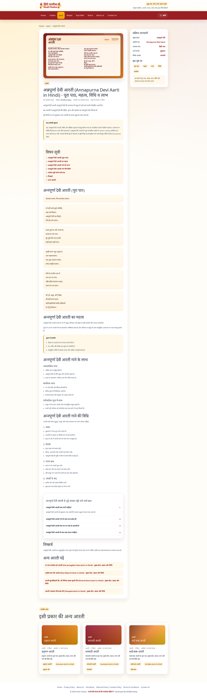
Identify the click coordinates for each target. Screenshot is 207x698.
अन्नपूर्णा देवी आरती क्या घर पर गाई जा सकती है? (62, 526)
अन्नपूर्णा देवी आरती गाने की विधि (59, 169)
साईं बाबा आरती (136, 651)
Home (43, 15)
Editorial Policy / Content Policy (108, 687)
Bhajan (69, 15)
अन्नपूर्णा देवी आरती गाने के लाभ (59, 165)
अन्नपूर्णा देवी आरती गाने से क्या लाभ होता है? (61, 519)
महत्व (145, 66)
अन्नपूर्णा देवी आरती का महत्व (58, 161)
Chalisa (52, 15)
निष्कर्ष (50, 176)
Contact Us (112, 15)
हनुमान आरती (48, 651)
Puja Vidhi (80, 15)
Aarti (61, 15)
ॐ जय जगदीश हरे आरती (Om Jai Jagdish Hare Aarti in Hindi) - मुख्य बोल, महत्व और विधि (78, 565)
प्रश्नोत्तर (136, 71)
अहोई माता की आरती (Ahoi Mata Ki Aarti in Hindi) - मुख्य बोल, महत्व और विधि (74, 573)
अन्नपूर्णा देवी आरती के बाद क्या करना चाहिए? (61, 532)
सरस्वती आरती (92, 651)
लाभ (152, 66)
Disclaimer (116, 133)
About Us (100, 15)
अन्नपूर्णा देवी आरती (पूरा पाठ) (58, 157)
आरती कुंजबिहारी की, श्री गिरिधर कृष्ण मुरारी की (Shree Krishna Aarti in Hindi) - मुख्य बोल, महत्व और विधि (82, 582)
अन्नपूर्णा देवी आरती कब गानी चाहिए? (59, 507)
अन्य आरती (52, 180)
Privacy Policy (69, 687)
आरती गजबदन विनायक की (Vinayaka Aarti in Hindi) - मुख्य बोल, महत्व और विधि (75, 591)
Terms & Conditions (131, 687)
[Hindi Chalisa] (58, 5)
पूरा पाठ (136, 66)
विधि (159, 66)
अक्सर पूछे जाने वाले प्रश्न (56, 172)
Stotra (90, 15)
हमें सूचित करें (91, 133)
